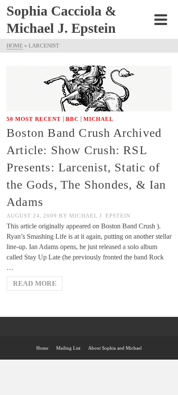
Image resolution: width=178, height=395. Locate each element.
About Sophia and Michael (115, 348)
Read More (35, 283)
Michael (98, 119)
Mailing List (68, 348)
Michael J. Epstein (99, 215)
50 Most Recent (33, 119)
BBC (72, 119)
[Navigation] (161, 19)
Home (42, 348)
